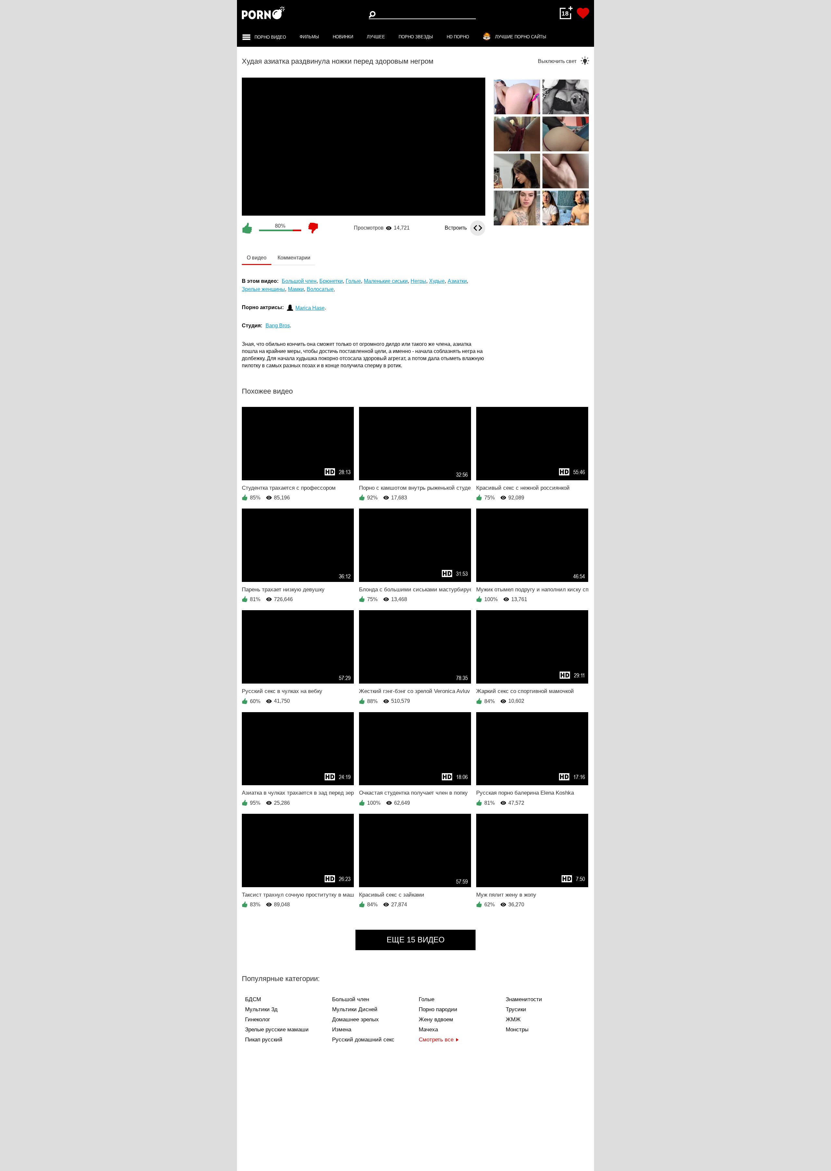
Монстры (517, 1029)
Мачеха (428, 1029)
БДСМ (253, 999)
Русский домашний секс (363, 1040)
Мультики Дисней (355, 1009)
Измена (341, 1029)
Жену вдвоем (436, 1019)
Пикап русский (263, 1040)
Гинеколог (257, 1019)
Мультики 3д (261, 1009)
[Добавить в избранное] (583, 13)
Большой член (350, 999)
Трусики (516, 1009)
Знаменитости (524, 999)
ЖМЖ (513, 1019)
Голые (426, 999)
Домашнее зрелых (355, 1019)
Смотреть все (436, 1039)
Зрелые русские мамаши (277, 1029)
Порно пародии (438, 1009)
